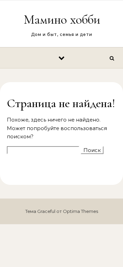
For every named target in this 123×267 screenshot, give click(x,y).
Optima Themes (80, 211)
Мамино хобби (62, 19)
